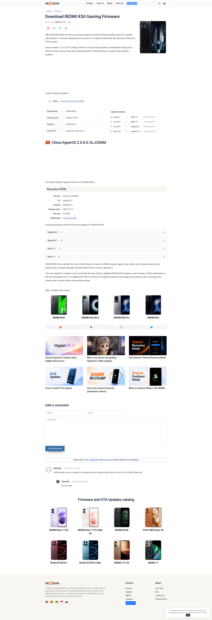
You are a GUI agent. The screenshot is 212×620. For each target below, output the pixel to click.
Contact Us (160, 595)
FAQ (157, 592)
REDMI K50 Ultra (90, 317)
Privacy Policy (161, 599)
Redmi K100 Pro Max (90, 562)
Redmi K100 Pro (58, 562)
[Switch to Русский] (66, 602)
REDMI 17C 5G (121, 562)
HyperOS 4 (132, 3)
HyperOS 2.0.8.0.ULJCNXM (72, 101)
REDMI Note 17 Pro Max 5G (90, 532)
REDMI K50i (59, 317)
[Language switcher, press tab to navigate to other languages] (164, 3)
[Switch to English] (46, 602)
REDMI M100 (121, 530)
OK (188, 615)
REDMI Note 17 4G (58, 530)
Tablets (100, 3)
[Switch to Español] (51, 602)
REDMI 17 (153, 562)
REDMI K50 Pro (122, 317)
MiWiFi (110, 3)
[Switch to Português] (56, 602)
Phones (89, 3)
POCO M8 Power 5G (153, 530)
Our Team (159, 588)
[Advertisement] (106, 73)
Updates (119, 3)
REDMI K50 (153, 317)
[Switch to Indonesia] (61, 602)
